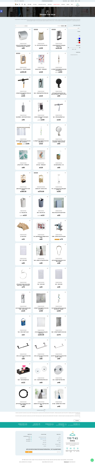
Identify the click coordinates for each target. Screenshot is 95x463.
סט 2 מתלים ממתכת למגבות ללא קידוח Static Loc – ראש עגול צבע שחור (58, 93)
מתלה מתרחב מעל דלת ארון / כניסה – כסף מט (41, 356)
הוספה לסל (21, 35)
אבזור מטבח (50, 4)
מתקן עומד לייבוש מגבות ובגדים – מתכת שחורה (58, 46)
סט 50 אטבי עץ (23, 236)
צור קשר (76, 0)
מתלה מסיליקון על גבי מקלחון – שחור (41, 260)
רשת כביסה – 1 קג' (41, 284)
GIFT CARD (29, 4)
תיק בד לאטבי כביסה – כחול (23, 332)
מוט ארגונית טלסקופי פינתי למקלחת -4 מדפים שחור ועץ (58, 70)
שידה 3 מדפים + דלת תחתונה (41, 188)
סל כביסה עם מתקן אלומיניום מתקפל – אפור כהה (58, 428)
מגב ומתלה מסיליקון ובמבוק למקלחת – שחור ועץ (23, 93)
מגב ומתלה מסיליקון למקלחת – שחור (41, 93)
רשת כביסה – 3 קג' (58, 284)
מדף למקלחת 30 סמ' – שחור (23, 379)
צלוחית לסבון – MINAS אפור (41, 427)
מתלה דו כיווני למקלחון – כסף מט (58, 403)
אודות (79, 0)
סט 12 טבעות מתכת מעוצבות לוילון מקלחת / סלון (59, 261)
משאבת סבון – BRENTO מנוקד (41, 451)
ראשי (72, 4)
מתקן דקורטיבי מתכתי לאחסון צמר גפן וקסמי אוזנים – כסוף (23, 308)
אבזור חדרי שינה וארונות (42, 4)
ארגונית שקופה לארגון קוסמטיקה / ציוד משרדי (41, 237)
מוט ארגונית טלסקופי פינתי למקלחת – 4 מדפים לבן (41, 308)
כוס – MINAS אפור (58, 451)
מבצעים (68, 4)
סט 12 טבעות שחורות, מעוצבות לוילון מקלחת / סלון (23, 404)
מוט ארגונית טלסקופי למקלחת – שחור (58, 332)
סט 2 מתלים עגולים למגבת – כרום (41, 379)
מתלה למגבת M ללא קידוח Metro (58, 212)
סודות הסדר (72, 0)
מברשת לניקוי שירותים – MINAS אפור (23, 117)
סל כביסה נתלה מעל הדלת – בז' (41, 45)
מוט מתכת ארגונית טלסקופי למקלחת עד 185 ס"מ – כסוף (23, 141)
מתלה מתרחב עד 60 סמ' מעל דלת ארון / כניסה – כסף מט (58, 356)
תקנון (68, 0)
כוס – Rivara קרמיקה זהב (59, 164)
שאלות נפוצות (65, 0)
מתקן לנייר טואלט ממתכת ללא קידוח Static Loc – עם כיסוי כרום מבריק (23, 46)
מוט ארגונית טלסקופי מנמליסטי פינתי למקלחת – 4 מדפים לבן (58, 308)
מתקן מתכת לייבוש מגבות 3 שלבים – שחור (41, 117)
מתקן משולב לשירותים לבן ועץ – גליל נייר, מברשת (59, 189)
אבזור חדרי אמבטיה (57, 4)
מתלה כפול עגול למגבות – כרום (59, 379)
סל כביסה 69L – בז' (23, 212)
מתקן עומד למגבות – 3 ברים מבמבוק (23, 69)
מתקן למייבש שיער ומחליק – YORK (59, 236)
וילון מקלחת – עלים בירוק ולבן (23, 164)
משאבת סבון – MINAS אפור (23, 427)
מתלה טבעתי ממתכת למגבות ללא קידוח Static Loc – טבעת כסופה (23, 285)
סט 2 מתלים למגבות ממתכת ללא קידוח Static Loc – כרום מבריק (58, 141)
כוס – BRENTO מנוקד (23, 451)
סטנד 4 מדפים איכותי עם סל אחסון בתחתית (23, 189)
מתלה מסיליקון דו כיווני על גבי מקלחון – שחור (41, 404)
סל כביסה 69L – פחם (41, 212)
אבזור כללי (34, 4)
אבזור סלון (63, 4)
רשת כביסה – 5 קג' (23, 260)
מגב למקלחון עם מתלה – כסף (59, 117)
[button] (1, 11)
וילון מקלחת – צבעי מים (41, 164)
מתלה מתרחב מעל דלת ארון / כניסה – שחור (23, 356)
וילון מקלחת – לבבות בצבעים (41, 69)
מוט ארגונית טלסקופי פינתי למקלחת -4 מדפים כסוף (41, 141)
